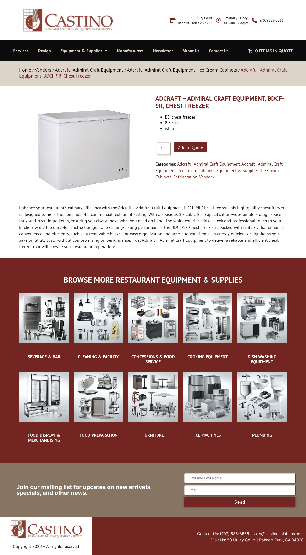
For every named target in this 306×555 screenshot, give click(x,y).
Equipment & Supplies (81, 50)
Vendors (43, 70)
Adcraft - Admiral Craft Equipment (89, 70)
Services (20, 50)
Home (25, 70)
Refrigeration (185, 177)
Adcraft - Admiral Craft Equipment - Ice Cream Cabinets (182, 70)
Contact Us (219, 50)
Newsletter (163, 50)
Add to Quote (190, 147)
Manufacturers (130, 50)
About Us (190, 50)
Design (44, 50)
